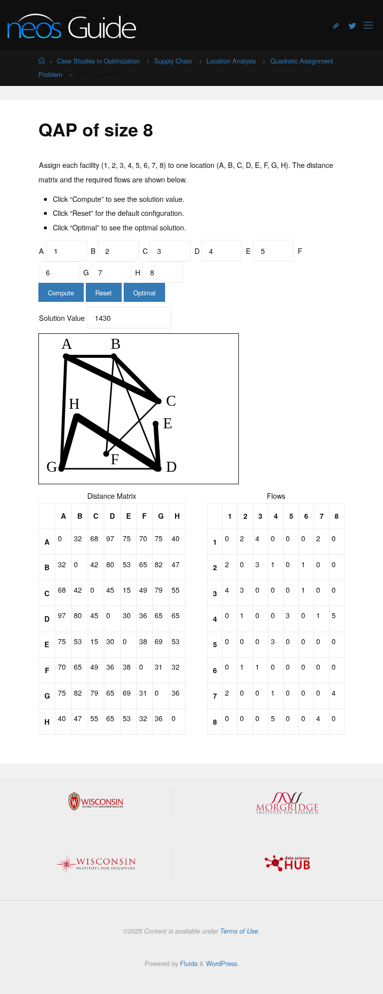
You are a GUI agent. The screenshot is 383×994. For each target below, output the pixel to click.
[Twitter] (352, 25)
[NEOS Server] (336, 25)
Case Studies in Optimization (98, 60)
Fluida (187, 963)
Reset (103, 292)
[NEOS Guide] (71, 24)
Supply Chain (173, 60)
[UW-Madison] (95, 801)
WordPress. (222, 963)
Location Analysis (231, 60)
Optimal (144, 292)
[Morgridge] (287, 803)
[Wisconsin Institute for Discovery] (95, 864)
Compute (61, 292)
